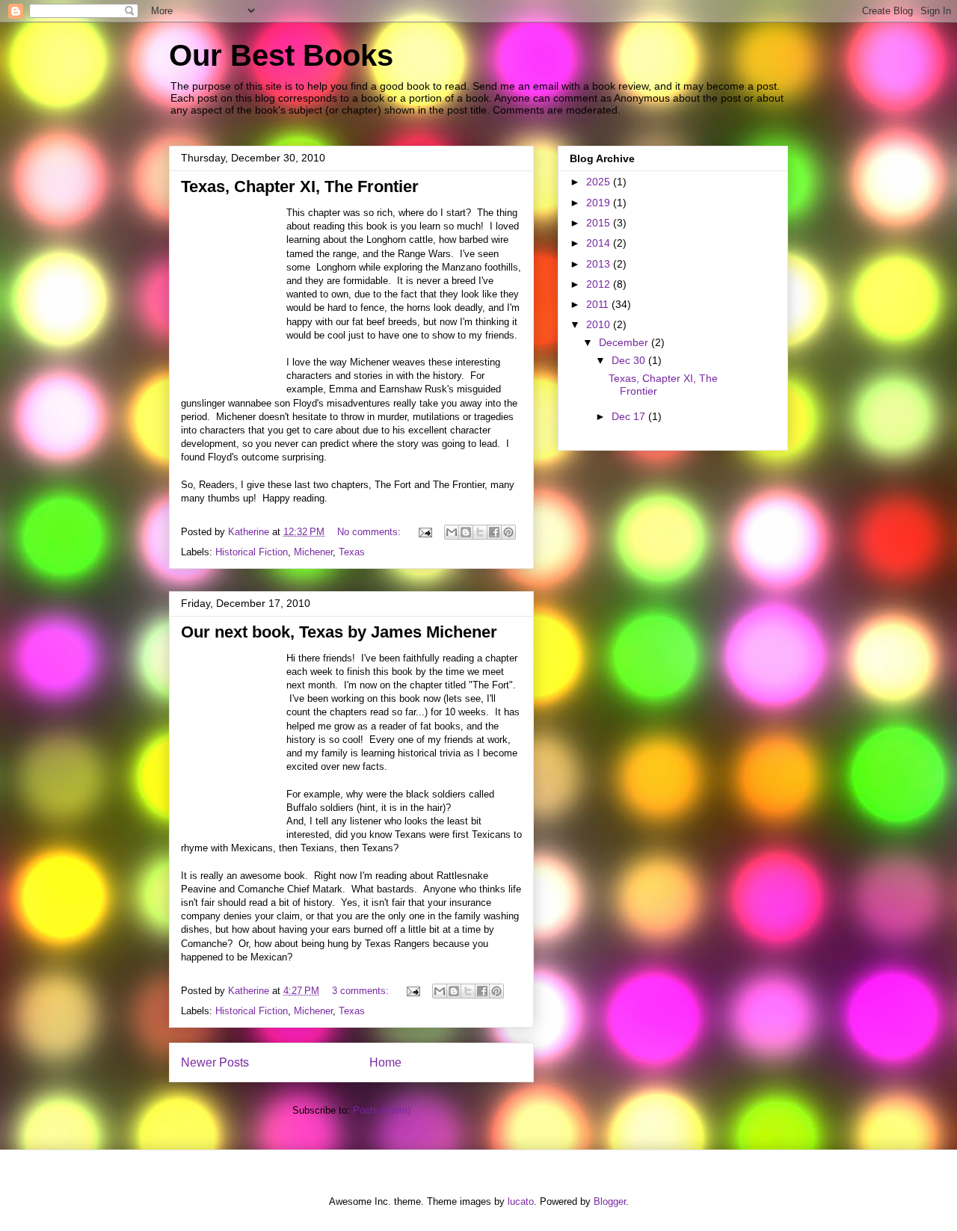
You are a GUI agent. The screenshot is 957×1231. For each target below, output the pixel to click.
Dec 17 (630, 416)
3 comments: (362, 990)
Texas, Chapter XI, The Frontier (300, 186)
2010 (599, 324)
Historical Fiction (251, 552)
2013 (599, 264)
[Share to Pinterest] (508, 532)
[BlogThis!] (465, 532)
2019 (599, 203)
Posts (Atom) (381, 1110)
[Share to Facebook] (494, 532)
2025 (599, 182)
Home (385, 1062)
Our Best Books (281, 55)
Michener (313, 552)
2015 (599, 223)
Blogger (610, 1201)
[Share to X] (480, 532)
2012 (599, 284)
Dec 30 (630, 360)
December (625, 342)
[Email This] (451, 532)
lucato (521, 1201)
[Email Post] (424, 531)
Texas (352, 552)
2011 (599, 304)
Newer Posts (215, 1062)
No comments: (370, 531)
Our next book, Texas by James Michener (339, 632)
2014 (599, 243)
